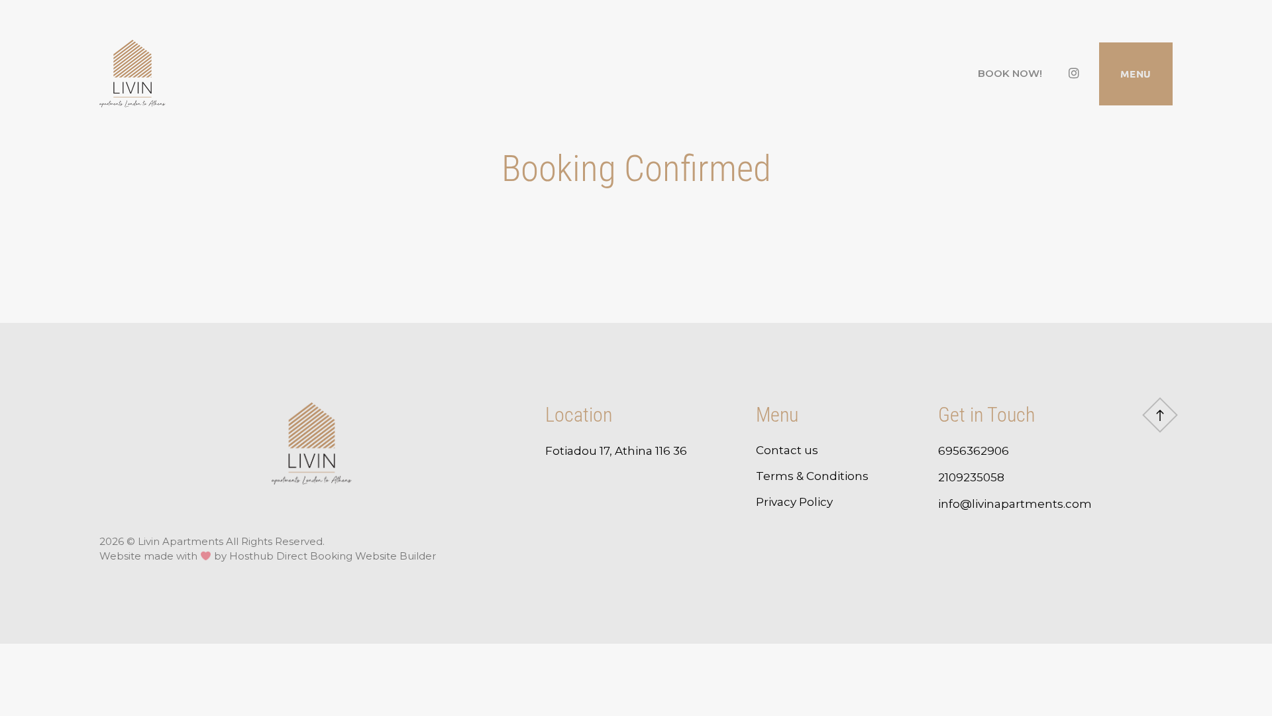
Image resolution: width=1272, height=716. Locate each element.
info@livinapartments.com (1015, 503)
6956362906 (975, 450)
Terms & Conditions (812, 476)
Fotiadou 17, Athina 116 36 (616, 450)
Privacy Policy (794, 501)
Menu (1135, 73)
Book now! (1010, 73)
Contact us (787, 450)
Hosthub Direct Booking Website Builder (332, 556)
